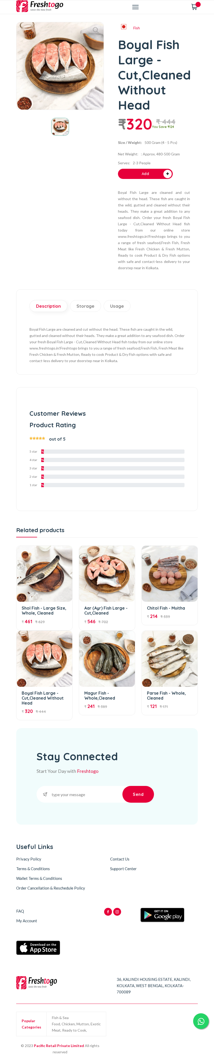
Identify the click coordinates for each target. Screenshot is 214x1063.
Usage (117, 306)
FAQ (20, 911)
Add (145, 173)
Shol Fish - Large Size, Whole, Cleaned (44, 610)
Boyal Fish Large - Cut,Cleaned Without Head (43, 698)
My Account (26, 920)
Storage (85, 306)
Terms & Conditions (33, 868)
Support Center (123, 868)
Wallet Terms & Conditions (39, 878)
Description (48, 306)
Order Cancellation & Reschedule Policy (50, 888)
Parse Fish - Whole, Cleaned (166, 695)
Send (138, 794)
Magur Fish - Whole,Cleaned (99, 695)
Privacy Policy (28, 859)
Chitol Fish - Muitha (166, 608)
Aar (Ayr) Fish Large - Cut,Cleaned (106, 610)
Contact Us (119, 859)
